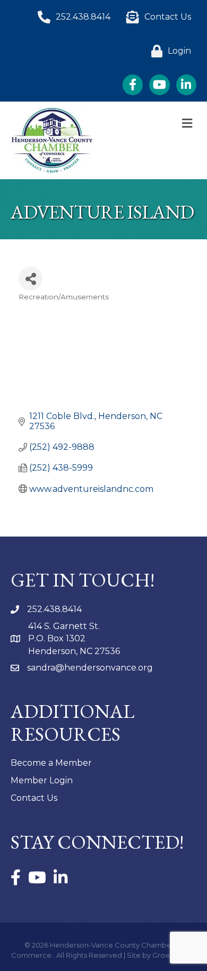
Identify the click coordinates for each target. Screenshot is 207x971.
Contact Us (34, 798)
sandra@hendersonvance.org (90, 668)
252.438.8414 (54, 609)
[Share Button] (30, 278)
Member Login (42, 780)
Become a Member (51, 763)
